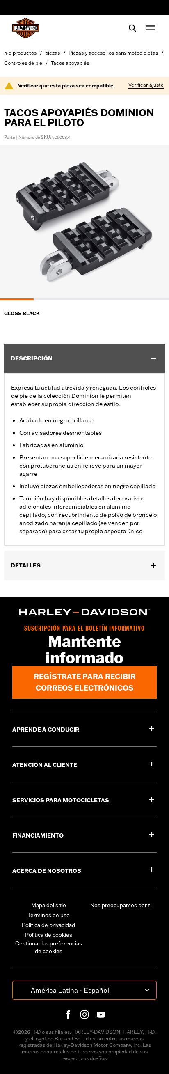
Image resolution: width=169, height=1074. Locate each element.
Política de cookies (48, 935)
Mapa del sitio (48, 905)
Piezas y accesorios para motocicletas (113, 53)
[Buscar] (132, 28)
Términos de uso (48, 915)
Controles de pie (23, 63)
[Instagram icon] (84, 1014)
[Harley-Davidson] (84, 612)
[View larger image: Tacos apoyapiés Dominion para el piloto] (84, 221)
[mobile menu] (148, 28)
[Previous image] (16, 222)
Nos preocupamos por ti (120, 905)
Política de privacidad (48, 925)
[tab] (17, 299)
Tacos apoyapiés (70, 63)
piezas (52, 53)
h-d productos (20, 53)
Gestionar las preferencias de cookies (48, 947)
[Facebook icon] (68, 1014)
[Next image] (152, 222)
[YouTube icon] (101, 1014)
